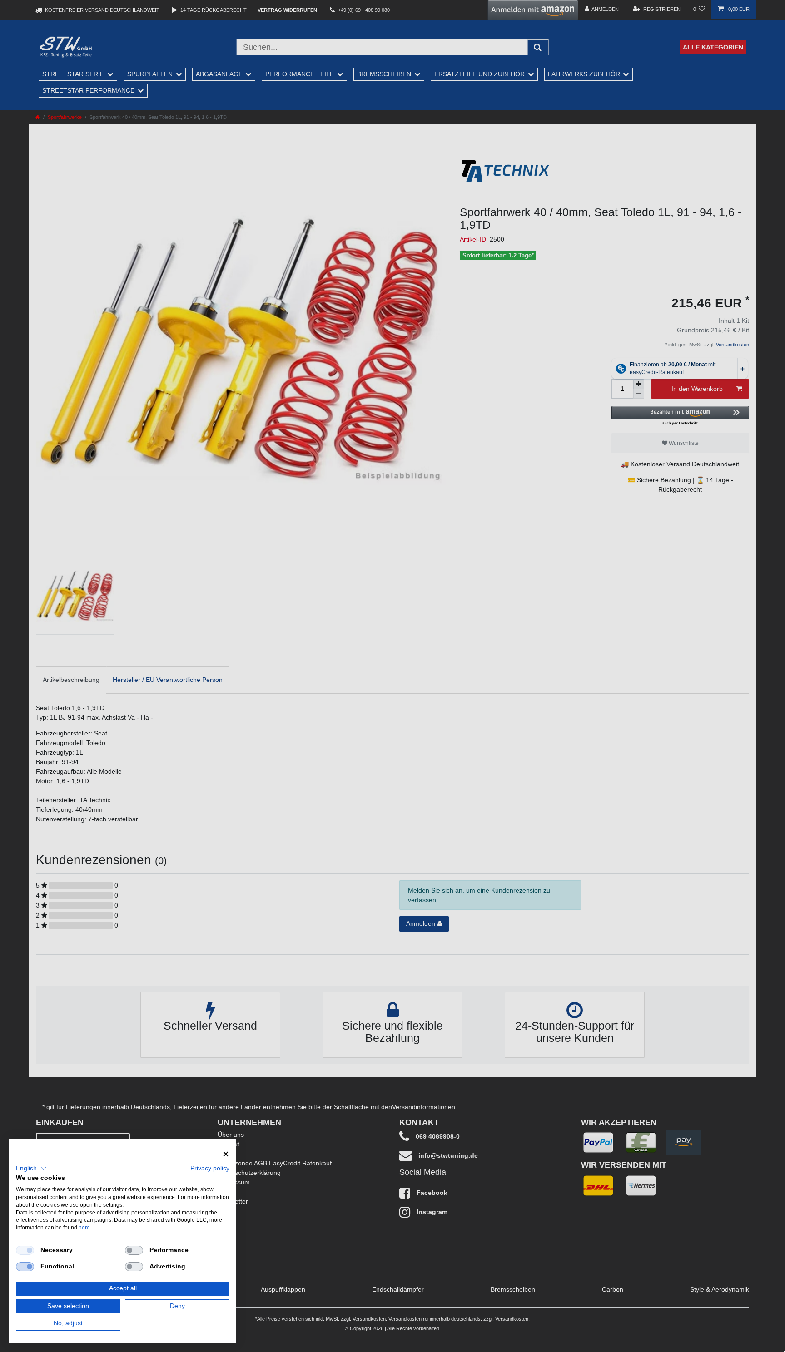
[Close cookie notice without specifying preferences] (225, 1154)
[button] (31, 1168)
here (84, 1227)
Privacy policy (209, 1168)
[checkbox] (25, 1250)
